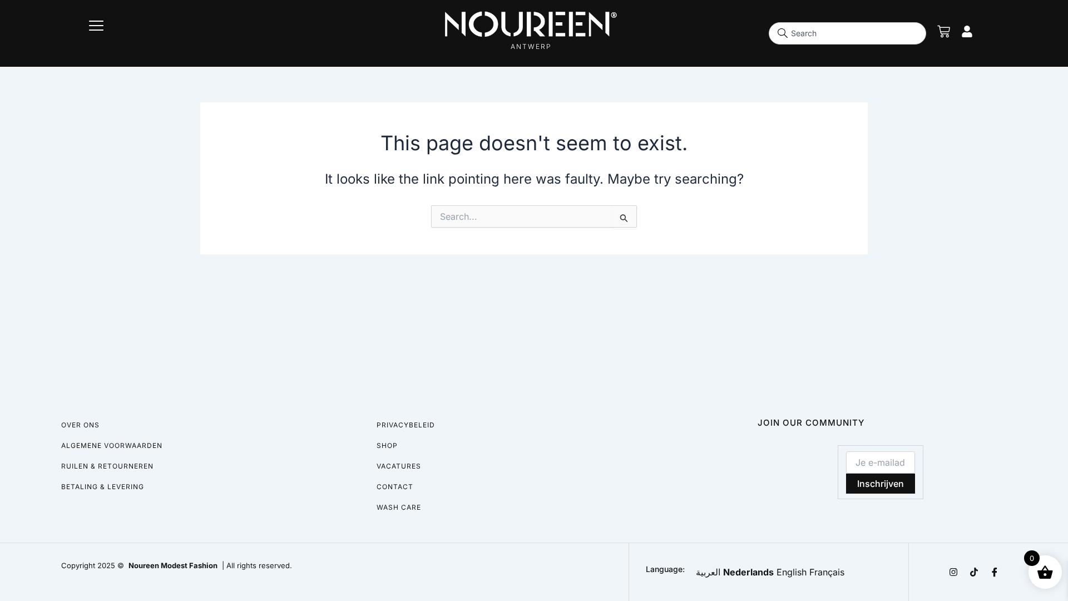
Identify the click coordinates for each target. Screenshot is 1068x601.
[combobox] (848, 33)
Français (826, 572)
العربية (708, 572)
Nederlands (748, 572)
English (792, 572)
